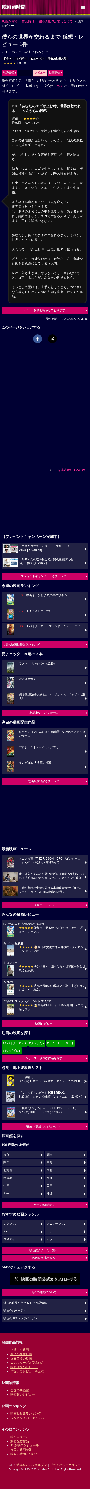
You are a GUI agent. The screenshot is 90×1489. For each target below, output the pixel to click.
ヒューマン (37, 58)
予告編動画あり (57, 58)
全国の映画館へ (44, 1204)
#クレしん (35, 1043)
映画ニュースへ (44, 905)
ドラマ (7, 58)
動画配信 (54, 72)
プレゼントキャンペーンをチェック (43, 576)
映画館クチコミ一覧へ (43, 1250)
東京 (6, 1154)
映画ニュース (19, 1437)
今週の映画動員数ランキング (21, 644)
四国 (49, 1185)
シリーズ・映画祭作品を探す (43, 1058)
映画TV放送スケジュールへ (43, 1126)
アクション (10, 1223)
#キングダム (10, 1050)
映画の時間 (9, 21)
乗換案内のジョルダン (31, 1465)
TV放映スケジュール (24, 1445)
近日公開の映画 (21, 1358)
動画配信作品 (19, 1441)
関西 (6, 1162)
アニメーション (57, 1223)
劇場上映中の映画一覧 (43, 712)
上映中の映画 (19, 1350)
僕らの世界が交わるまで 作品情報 (25, 1302)
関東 (49, 1154)
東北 (49, 1170)
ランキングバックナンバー (28, 1418)
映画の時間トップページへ (20, 1318)
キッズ (51, 1231)
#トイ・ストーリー (59, 1043)
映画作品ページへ (14, 1310)
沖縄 (49, 1193)
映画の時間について (44, 1292)
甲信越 (7, 1178)
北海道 (7, 1170)
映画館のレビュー (22, 1394)
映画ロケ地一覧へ (43, 1257)
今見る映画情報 (21, 1450)
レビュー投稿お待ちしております (43, 310)
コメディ (21, 58)
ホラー (51, 1239)
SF (5, 1231)
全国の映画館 (19, 1390)
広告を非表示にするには (68, 470)
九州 (6, 1193)
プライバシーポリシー (65, 1465)
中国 (6, 1185)
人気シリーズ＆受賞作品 (27, 1362)
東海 (49, 1162)
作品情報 (28, 21)
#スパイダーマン (13, 1043)
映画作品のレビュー (24, 1367)
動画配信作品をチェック (43, 781)
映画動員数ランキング (25, 1413)
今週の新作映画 (21, 1354)
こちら (59, 86)
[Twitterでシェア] (52, 338)
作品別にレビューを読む (27, 1371)
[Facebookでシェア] (37, 338)
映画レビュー (43, 1023)
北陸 (49, 1178)
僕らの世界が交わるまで (56, 21)
